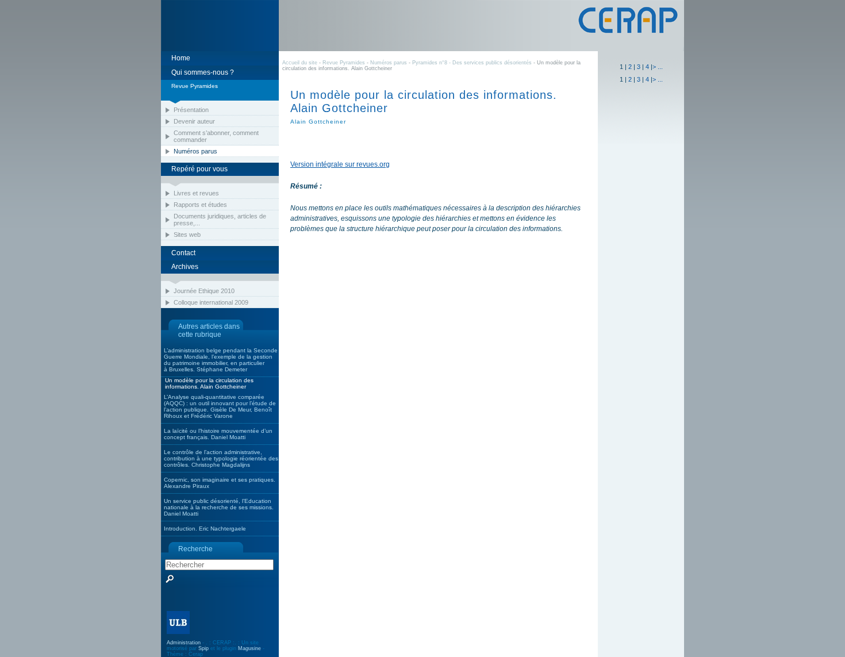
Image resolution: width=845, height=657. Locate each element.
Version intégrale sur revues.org (340, 164)
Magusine (249, 648)
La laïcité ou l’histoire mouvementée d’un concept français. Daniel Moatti (218, 434)
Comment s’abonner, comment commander (216, 136)
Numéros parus (195, 151)
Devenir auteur (194, 121)
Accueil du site (299, 63)
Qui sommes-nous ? (202, 72)
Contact (183, 253)
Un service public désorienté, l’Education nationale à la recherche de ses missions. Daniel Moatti (219, 507)
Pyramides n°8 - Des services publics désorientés (472, 63)
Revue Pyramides (343, 63)
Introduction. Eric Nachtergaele (205, 528)
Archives (184, 267)
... (660, 66)
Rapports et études (200, 204)
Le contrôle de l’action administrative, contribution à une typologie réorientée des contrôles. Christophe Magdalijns (221, 458)
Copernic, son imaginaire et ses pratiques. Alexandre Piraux (219, 483)
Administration (184, 643)
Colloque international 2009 (211, 302)
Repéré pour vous (199, 169)
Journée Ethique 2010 (204, 290)
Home (180, 58)
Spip (203, 648)
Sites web (187, 234)
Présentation (191, 109)
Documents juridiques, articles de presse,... (220, 219)
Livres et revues (196, 193)
